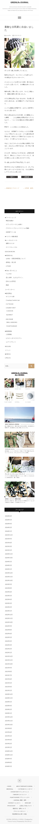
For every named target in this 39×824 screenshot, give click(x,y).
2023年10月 (9, 580)
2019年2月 (8, 743)
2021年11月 (9, 660)
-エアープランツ (11, 342)
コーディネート (10, 289)
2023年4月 (8, 599)
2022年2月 (8, 649)
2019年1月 (8, 747)
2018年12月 (9, 751)
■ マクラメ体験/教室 (11, 236)
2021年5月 (8, 683)
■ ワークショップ (10, 217)
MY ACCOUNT (11, 805)
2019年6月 (8, 732)
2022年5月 (8, 637)
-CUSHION (9, 311)
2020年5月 (8, 702)
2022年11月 (9, 618)
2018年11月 (9, 755)
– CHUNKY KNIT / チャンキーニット (19, 792)
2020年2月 (8, 709)
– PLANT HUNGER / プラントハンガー (19, 797)
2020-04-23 (17, 35)
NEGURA (8, 346)
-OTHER (8, 266)
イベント (8, 350)
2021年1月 (8, 690)
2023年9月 (8, 584)
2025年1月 (8, 550)
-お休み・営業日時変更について (16, 258)
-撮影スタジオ (10, 243)
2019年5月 (8, 736)
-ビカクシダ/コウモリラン (14, 338)
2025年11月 (9, 535)
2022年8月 (8, 630)
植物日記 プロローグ (11, 188)
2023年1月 (8, 611)
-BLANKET (9, 315)
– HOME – (9, 786)
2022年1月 (8, 652)
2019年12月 (9, 717)
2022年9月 (8, 626)
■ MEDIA (8, 354)
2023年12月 (9, 573)
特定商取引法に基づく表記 (19, 814)
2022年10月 (9, 622)
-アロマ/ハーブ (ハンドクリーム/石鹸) (17, 228)
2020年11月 (9, 698)
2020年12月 (9, 694)
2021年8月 (8, 671)
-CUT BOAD (9, 304)
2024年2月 (8, 565)
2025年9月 (8, 539)
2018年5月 (8, 766)
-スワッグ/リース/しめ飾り (14, 224)
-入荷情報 (9, 334)
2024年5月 (8, 561)
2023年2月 (8, 607)
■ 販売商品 (8, 293)
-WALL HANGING (11, 322)
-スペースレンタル (11, 247)
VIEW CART (28, 803)
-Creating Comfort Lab (13, 300)
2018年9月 (8, 758)
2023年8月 (8, 588)
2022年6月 (8, 633)
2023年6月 (8, 592)
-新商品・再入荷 (11, 262)
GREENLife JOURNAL (18, 819)
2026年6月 (8, 516)
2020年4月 (8, 705)
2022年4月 (8, 641)
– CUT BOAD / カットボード (25, 789)
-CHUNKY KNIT (11, 308)
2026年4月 (8, 523)
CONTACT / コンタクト (14, 803)
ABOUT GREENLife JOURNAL (24, 786)
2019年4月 (8, 739)
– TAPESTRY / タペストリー (19, 794)
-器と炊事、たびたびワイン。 (15, 277)
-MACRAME (9, 319)
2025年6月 (8, 542)
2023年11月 (9, 576)
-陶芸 (7, 285)
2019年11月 (9, 721)
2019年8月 (8, 728)
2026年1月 (8, 531)
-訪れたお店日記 (11, 281)
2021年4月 (8, 686)
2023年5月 (8, 595)
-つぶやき (9, 274)
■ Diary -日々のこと (11, 270)
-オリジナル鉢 (10, 296)
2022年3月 (8, 645)
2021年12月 (9, 656)
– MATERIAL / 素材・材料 (19, 800)
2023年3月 (8, 603)
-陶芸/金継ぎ (10, 220)
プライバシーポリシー (20, 811)
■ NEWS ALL (9, 255)
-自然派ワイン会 (11, 232)
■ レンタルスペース (11, 240)
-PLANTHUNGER (11, 326)
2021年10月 (9, 664)
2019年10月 (9, 724)
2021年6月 (8, 679)
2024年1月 (8, 569)
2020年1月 (8, 713)
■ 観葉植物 (8, 331)
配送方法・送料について (19, 808)
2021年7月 (8, 675)
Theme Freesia (12, 821)
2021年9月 (8, 668)
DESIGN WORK (10, 251)
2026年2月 (8, 527)
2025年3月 (8, 546)
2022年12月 (9, 614)
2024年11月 (9, 554)
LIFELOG (8, 358)
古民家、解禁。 (28, 188)
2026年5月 (8, 520)
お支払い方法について (26, 805)
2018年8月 (8, 762)
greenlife (8, 35)
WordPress (28, 821)
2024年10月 (9, 558)
